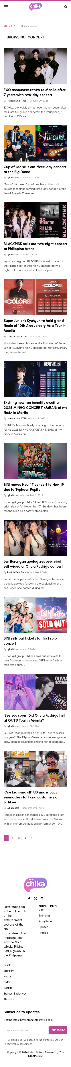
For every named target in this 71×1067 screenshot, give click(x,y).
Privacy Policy (11, 1044)
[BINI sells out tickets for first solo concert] (35, 615)
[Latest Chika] (35, 7)
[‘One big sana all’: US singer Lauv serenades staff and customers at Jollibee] (35, 769)
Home (24, 26)
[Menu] (6, 7)
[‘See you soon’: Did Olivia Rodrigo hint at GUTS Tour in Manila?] (35, 692)
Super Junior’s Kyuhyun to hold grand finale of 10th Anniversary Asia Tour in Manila (35, 325)
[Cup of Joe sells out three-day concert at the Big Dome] (35, 143)
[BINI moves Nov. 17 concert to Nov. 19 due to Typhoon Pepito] (35, 461)
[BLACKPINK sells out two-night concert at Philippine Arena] (35, 220)
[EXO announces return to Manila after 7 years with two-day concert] (35, 66)
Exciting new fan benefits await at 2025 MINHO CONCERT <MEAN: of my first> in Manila (35, 407)
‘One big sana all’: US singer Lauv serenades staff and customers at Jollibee (31, 797)
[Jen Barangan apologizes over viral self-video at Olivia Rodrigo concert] (35, 538)
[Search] (65, 7)
